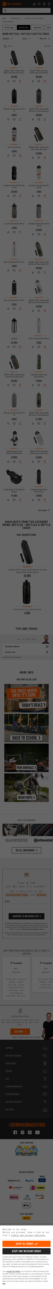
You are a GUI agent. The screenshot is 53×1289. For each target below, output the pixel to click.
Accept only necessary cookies (26, 1251)
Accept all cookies (24, 1243)
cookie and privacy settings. (28, 1235)
